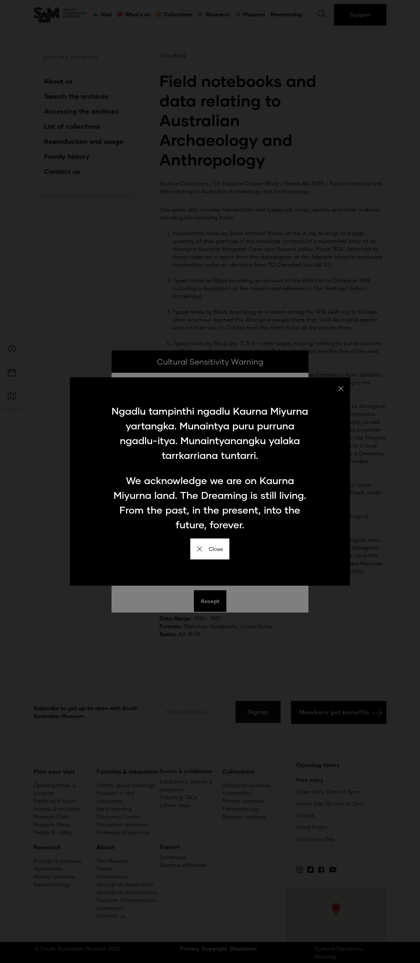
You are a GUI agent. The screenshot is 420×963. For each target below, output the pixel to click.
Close (216, 549)
